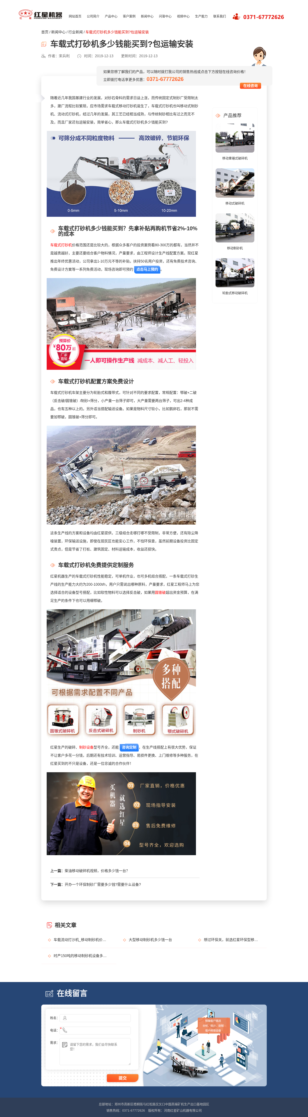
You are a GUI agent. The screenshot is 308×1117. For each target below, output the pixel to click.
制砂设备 (86, 747)
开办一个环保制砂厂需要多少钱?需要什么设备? (103, 884)
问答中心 (165, 16)
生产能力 (201, 16)
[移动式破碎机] (235, 183)
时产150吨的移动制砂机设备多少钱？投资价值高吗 (82, 956)
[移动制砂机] (235, 227)
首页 (44, 32)
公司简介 (93, 16)
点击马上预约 (147, 269)
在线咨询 (250, 86)
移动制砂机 (235, 248)
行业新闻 (75, 32)
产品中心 (111, 16)
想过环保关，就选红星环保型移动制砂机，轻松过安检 (232, 940)
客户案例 (129, 16)
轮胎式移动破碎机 (235, 293)
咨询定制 (129, 747)
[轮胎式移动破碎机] (235, 272)
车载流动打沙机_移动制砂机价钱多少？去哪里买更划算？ (82, 940)
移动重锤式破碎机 (235, 158)
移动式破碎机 (234, 203)
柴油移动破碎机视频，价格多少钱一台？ (97, 871)
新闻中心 (147, 16)
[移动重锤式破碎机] (235, 137)
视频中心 (183, 16)
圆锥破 (160, 592)
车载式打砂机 (61, 245)
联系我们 (219, 16)
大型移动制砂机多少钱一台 (150, 940)
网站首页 (75, 16)
